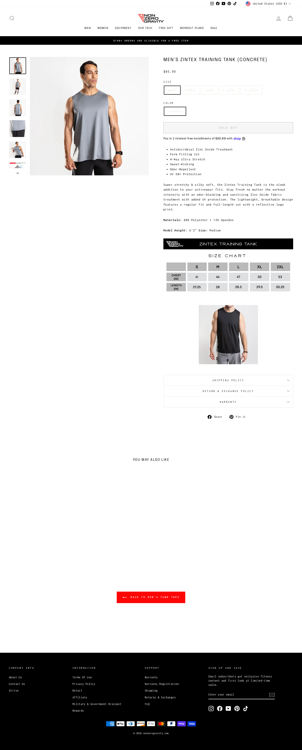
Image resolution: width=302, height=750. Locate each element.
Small (172, 90)
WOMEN (102, 28)
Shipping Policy (228, 380)
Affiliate (80, 697)
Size (167, 82)
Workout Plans (192, 28)
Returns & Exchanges (160, 697)
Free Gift (166, 28)
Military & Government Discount (97, 704)
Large (209, 90)
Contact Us (17, 683)
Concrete (175, 111)
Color (168, 103)
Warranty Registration (162, 683)
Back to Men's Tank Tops (154, 597)
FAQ (147, 704)
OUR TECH (145, 28)
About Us (15, 677)
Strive (14, 690)
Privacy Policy (84, 683)
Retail (77, 690)
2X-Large (251, 90)
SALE (214, 28)
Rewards (78, 710)
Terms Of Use (82, 677)
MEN (87, 28)
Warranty (228, 402)
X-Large (228, 90)
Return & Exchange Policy (228, 391)
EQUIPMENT (123, 28)
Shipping (151, 690)
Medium (190, 90)
